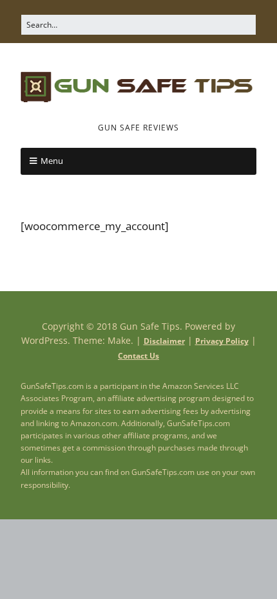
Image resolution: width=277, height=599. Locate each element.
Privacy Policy (222, 340)
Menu (52, 160)
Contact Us (138, 355)
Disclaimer (164, 340)
